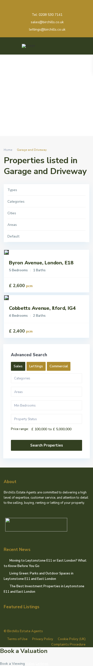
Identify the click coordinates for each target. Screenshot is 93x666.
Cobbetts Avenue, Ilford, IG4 (42, 308)
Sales (30, 663)
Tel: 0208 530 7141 (47, 14)
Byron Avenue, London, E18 (41, 262)
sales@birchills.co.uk (47, 22)
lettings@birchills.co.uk (47, 29)
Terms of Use (17, 639)
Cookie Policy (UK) (72, 639)
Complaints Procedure (68, 644)
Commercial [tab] (59, 366)
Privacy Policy (42, 639)
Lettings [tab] (36, 366)
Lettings (42, 663)
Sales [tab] (18, 366)
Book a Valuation (24, 651)
